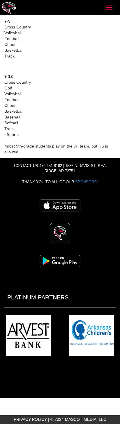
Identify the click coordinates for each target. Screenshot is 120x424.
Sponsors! (86, 182)
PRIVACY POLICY (30, 419)
